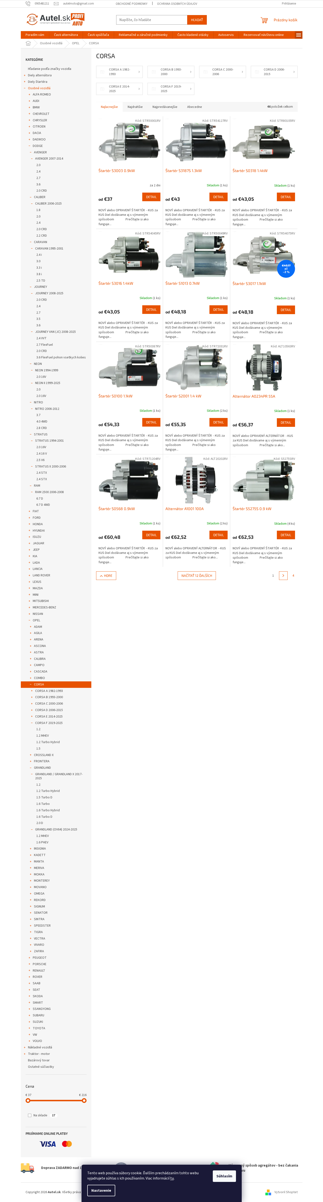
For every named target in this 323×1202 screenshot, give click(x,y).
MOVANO (40, 887)
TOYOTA (39, 1028)
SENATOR (41, 912)
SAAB (36, 983)
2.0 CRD (41, 190)
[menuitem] (35, 35)
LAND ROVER (41, 575)
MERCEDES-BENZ (44, 607)
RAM (37, 485)
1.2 (38, 729)
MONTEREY (42, 880)
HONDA (38, 524)
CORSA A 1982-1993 (49, 691)
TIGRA (38, 932)
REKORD (40, 900)
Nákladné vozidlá (40, 1047)
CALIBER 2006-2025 (48, 203)
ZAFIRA (39, 951)
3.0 (38, 261)
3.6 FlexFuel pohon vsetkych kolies (61, 357)
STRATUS (41, 434)
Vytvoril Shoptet (286, 1192)
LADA (36, 562)
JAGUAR (38, 543)
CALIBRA (40, 659)
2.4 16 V (41, 453)
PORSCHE (39, 964)
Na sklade (44, 1115)
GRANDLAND (42, 767)
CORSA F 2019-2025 (49, 723)
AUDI (36, 101)
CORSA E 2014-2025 (49, 716)
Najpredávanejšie (165, 107)
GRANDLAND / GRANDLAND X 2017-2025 (58, 776)
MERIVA (39, 868)
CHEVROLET (41, 113)
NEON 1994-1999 (46, 370)
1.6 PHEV (42, 842)
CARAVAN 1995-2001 (49, 248)
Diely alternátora (40, 75)
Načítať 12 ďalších (196, 575)
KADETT (40, 855)
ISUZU (37, 536)
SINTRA (39, 919)
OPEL (36, 620)
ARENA (38, 639)
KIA (35, 556)
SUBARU (38, 1015)
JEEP (36, 549)
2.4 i (39, 254)
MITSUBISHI (41, 601)
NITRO (38, 402)
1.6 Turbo (43, 803)
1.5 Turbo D (44, 797)
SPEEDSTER (42, 925)
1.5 (38, 748)
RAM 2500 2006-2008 (49, 492)
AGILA (38, 633)
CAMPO (39, 665)
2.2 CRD (41, 235)
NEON (38, 364)
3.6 (38, 184)
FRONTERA (41, 761)
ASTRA (39, 652)
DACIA (37, 133)
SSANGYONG (42, 1009)
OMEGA (39, 893)
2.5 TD (40, 280)
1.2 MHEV (42, 735)
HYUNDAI (39, 530)
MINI (35, 594)
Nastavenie (101, 1190)
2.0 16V (41, 376)
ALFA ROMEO (42, 94)
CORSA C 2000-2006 (49, 703)
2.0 (38, 165)
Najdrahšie (135, 107)
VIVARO (39, 944)
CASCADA (40, 671)
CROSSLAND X (44, 755)
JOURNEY (40, 286)
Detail (151, 197)
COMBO (39, 678)
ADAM (38, 626)
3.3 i (39, 267)
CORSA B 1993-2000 (49, 697)
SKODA (38, 996)
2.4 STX (41, 472)
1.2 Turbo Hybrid (48, 742)
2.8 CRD (41, 428)
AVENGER (40, 152)
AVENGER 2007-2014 (49, 158)
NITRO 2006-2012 (47, 408)
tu (172, 1178)
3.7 (38, 415)
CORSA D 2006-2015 (49, 710)
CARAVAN (40, 242)
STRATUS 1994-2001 (49, 440)
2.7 (38, 178)
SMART (38, 1002)
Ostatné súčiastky (41, 1066)
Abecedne (194, 107)
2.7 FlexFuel (44, 344)
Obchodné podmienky (132, 4)
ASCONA (40, 646)
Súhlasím (224, 1176)
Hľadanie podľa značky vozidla (49, 69)
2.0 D (39, 823)
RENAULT (39, 970)
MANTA (39, 861)
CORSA (39, 684)
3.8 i (39, 274)
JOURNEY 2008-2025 (49, 293)
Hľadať (197, 20)
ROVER (37, 976)
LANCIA (38, 569)
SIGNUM (39, 906)
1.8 (38, 210)
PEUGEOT (40, 957)
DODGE (38, 146)
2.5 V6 (40, 460)
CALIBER (39, 197)
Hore (108, 575)
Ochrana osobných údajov (177, 4)
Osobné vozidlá (39, 88)
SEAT (36, 989)
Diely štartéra (37, 81)
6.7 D (39, 498)
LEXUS (37, 581)
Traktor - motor (39, 1054)
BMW (36, 107)
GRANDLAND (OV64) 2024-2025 (56, 829)
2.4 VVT (41, 338)
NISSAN (38, 614)
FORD (37, 517)
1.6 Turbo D (44, 816)
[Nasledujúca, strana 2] (283, 575)
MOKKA (39, 874)
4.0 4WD (41, 421)
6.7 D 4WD (43, 504)
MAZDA (38, 588)
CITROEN (39, 126)
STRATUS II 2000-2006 (50, 466)
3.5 (38, 319)
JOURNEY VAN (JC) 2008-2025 (55, 331)
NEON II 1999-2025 (47, 383)
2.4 (38, 171)
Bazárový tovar (39, 1060)
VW (35, 1034)
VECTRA (39, 938)
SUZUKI (38, 1021)
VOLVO (37, 1041)
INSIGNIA (40, 848)
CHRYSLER (40, 120)
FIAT (36, 511)
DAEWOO (39, 139)
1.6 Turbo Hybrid (48, 810)
